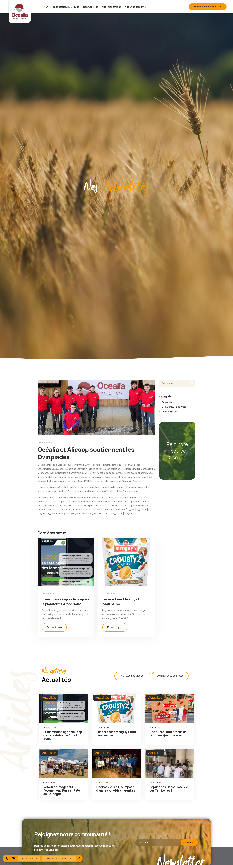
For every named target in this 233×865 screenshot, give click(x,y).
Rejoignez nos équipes (28, 858)
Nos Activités (90, 6)
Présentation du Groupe (65, 6)
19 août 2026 (48, 593)
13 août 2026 (108, 593)
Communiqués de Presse (175, 406)
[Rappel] (7, 858)
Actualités (167, 401)
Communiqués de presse (170, 675)
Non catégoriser (170, 411)
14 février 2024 (45, 442)
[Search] (191, 383)
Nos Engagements (135, 6)
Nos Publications (111, 6)
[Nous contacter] (13, 858)
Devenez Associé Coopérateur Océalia (59, 858)
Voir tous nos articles (132, 675)
